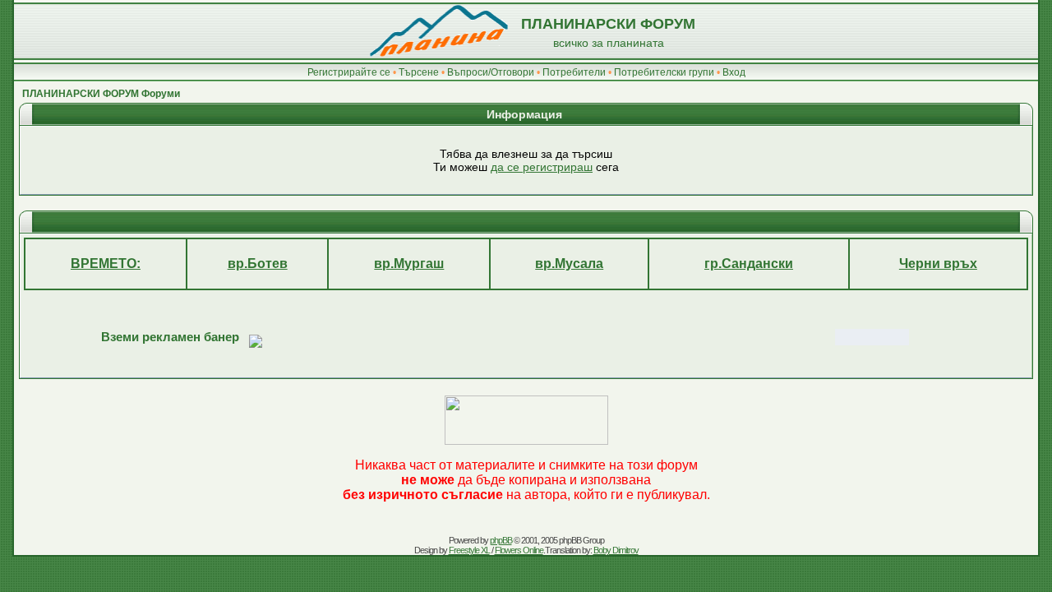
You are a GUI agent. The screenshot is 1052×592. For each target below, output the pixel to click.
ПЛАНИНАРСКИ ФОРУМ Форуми (101, 93)
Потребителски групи (664, 72)
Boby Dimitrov (616, 550)
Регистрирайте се (348, 72)
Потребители (574, 72)
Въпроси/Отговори (490, 72)
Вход (733, 72)
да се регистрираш (542, 166)
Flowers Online (519, 550)
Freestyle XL (469, 550)
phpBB (501, 540)
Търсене (419, 72)
